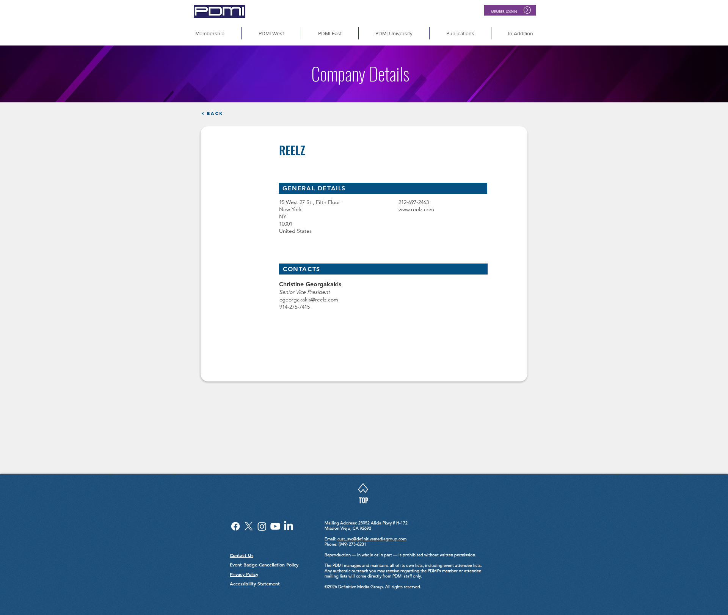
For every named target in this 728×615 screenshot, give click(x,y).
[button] (520, 33)
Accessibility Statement (255, 583)
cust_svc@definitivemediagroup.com (371, 538)
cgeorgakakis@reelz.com (308, 299)
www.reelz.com (416, 209)
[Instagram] (262, 526)
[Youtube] (275, 526)
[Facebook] (235, 526)
